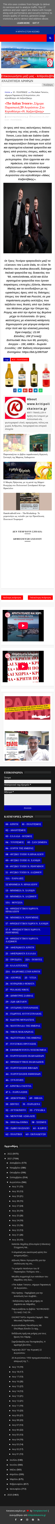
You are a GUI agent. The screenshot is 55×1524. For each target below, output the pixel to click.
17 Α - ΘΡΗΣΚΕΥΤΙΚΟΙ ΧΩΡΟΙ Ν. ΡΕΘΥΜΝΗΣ (23, 931)
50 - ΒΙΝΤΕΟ (12, 1104)
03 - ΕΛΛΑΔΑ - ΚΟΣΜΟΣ (19, 836)
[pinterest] (33, 1519)
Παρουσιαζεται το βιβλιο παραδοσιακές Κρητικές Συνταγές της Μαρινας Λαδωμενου (25, 456)
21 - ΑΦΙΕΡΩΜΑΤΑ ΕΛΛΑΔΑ (21, 953)
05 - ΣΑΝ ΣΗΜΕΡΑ (37, 842)
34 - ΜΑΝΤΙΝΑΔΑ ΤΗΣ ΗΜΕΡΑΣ (23, 1025)
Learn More (23, 23)
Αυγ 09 (16, 1415)
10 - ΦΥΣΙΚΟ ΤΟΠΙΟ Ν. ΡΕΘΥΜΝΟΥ (25, 866)
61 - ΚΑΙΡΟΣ (39, 1128)
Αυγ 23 (16, 1225)
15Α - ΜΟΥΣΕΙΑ (14, 902)
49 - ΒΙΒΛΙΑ (36, 1098)
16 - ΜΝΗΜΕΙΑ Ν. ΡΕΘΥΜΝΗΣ (22, 917)
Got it (36, 23)
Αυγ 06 (16, 1429)
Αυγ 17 (16, 1376)
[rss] (38, 1519)
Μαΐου (13, 1469)
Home (7, 92)
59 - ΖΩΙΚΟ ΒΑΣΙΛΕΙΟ (17, 1128)
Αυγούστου (16, 1182)
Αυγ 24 (16, 1220)
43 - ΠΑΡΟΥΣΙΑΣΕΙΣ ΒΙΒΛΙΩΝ (22, 1068)
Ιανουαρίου (15, 1488)
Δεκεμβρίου (16, 1162)
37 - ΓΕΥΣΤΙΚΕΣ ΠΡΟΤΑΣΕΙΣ (21, 1043)
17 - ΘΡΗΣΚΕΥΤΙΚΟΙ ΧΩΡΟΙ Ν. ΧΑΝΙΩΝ (27, 923)
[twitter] (21, 1519)
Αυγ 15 (16, 1386)
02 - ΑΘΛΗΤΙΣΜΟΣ (16, 830)
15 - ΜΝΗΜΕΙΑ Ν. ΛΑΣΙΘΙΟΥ (21, 896)
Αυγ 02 (16, 1449)
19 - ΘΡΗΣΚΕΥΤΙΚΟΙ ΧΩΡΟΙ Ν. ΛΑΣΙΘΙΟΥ (22, 940)
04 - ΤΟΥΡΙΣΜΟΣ (15, 842)
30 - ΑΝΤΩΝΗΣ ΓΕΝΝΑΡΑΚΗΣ (22, 1007)
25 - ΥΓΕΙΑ (30, 977)
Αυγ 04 (16, 1439)
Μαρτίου (14, 1479)
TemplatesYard (40, 1510)
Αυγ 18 (16, 1371)
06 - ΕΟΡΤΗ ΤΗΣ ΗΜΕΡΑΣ (19, 848)
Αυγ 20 (16, 1239)
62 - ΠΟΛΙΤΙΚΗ (14, 1134)
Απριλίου (14, 1474)
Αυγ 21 (16, 1234)
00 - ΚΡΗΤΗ (12, 824)
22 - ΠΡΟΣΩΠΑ (14, 959)
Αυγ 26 (16, 1210)
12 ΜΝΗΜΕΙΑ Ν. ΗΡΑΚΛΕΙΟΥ (22, 884)
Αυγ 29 (16, 1196)
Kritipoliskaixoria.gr (37, 1515)
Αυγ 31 (16, 1186)
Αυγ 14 (16, 1391)
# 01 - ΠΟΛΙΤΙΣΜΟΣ (20, 359)
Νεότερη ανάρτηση (12, 597)
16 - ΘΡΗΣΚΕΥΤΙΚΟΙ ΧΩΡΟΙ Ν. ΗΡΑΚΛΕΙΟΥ (22, 910)
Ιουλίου (14, 1459)
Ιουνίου (14, 1464)
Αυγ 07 (16, 1424)
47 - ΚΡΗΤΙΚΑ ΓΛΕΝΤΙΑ (18, 1086)
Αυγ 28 (16, 1201)
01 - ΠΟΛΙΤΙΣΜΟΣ (20, 92)
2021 (10, 1158)
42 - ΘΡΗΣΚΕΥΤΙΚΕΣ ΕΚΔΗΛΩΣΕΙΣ (25, 1062)
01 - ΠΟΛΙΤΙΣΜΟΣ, (14, 119)
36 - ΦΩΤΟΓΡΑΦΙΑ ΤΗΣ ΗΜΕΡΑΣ (23, 1037)
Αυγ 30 (16, 1191)
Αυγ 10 (16, 1410)
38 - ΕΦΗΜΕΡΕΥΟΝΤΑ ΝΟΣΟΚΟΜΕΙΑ (26, 1050)
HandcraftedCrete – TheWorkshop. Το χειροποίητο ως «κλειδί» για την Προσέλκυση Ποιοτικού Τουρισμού (23, 516)
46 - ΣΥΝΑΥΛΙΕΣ (14, 1080)
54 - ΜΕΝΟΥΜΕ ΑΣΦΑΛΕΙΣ (20, 1116)
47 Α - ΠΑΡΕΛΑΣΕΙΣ (16, 1092)
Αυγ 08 (16, 1420)
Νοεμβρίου (15, 1167)
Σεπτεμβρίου (16, 1177)
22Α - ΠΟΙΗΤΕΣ (33, 959)
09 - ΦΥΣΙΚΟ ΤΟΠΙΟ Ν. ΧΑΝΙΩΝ (23, 860)
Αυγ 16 (16, 1381)
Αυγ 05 (16, 1434)
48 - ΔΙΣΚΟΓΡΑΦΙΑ (16, 1098)
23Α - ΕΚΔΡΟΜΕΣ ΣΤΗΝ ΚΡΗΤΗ (23, 971)
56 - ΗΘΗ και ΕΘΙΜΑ (17, 1122)
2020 (10, 1494)
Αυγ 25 (16, 1215)
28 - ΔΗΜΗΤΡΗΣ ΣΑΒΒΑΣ (19, 995)
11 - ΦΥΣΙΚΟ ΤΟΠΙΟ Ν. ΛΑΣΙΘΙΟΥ (24, 872)
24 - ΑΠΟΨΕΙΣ (13, 977)
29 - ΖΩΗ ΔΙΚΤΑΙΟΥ (16, 1001)
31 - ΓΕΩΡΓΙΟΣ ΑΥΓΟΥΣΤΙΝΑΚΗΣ (24, 1013)
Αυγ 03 (16, 1444)
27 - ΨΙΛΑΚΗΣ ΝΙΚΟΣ (17, 989)
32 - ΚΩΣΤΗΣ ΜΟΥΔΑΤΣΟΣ (20, 1019)
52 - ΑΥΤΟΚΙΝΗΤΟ (16, 1110)
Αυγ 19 (16, 1366)
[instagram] (27, 1519)
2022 (10, 1153)
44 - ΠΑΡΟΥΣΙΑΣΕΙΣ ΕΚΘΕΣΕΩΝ (23, 1074)
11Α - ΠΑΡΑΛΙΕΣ (14, 878)
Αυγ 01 (16, 1454)
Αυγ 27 (16, 1205)
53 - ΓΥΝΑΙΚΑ (37, 1110)
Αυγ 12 (16, 1400)
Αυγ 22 (16, 1230)
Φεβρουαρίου (17, 1484)
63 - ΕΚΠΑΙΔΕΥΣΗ (36, 1134)
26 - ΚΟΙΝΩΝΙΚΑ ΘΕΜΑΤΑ (20, 983)
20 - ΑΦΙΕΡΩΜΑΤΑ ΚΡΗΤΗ (20, 947)
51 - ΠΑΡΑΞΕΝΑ (31, 1104)
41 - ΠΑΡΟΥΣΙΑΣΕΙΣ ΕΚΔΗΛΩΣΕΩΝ (25, 1056)
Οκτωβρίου (15, 1172)
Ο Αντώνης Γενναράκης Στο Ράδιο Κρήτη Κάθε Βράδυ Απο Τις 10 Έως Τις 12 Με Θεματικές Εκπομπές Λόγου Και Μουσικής (27, 724)
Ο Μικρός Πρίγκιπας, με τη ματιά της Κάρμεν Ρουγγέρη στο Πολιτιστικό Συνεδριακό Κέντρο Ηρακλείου (24, 485)
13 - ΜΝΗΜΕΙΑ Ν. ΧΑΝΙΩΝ (20, 890)
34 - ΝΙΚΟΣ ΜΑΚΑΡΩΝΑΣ (19, 1031)
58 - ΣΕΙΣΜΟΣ (39, 1122)
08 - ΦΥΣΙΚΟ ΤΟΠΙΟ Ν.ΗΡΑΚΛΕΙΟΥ (25, 854)
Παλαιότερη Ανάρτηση (40, 597)
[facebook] (15, 1519)
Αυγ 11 (16, 1405)
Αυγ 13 (16, 1396)
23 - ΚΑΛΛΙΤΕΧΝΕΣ (16, 965)
